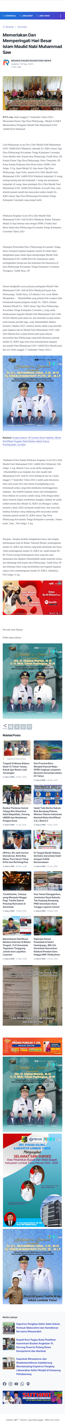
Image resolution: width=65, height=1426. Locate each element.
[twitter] (17, 727)
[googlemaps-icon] (28, 1384)
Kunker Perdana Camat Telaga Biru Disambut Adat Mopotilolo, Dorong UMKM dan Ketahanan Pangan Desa (16, 814)
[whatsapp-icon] (22, 1384)
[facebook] (10, 727)
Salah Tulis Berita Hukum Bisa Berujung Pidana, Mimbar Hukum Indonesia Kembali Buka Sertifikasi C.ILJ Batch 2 (48, 814)
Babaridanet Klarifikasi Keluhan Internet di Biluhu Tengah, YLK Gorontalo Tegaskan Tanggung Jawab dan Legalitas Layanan (17, 947)
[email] (29, 727)
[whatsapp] (23, 727)
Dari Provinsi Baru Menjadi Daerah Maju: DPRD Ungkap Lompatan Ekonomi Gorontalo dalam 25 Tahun (48, 769)
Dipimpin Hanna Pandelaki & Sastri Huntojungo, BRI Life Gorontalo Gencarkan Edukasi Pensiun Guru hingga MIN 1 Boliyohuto (47, 947)
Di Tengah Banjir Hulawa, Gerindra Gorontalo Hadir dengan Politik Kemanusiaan (47, 857)
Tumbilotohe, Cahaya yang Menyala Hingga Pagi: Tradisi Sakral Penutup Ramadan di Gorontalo (15, 900)
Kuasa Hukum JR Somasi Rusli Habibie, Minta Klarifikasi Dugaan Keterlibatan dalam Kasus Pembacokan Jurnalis (32, 441)
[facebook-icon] (4, 1384)
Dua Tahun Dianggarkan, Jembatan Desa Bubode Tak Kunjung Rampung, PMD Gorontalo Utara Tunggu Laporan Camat (47, 900)
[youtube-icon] (16, 1384)
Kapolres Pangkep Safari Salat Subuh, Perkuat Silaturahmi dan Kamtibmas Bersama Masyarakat (38, 1327)
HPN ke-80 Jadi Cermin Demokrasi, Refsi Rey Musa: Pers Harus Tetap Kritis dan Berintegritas (16, 857)
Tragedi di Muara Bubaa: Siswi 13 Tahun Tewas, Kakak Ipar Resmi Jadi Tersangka (16, 768)
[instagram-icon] (10, 1384)
